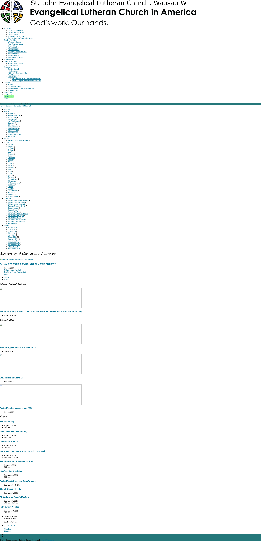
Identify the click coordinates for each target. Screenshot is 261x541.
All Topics (11, 137)
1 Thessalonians (14, 183)
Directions (7, 531)
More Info (7, 529)
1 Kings (11, 148)
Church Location (13, 50)
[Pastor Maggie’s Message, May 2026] (41, 404)
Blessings (11, 125)
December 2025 (14, 243)
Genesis (11, 144)
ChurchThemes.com (48, 540)
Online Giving (9, 96)
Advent (10, 113)
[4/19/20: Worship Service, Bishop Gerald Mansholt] (16, 259)
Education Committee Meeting (13, 431)
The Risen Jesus (10, 272)
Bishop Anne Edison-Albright (18, 200)
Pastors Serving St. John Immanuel (20, 38)
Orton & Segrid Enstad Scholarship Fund (26, 81)
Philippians (12, 181)
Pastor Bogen (13, 210)
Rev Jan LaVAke (14, 212)
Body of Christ (13, 127)
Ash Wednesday (14, 121)
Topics (6, 111)
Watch (6, 279)
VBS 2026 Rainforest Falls (17, 73)
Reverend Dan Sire (14, 218)
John (10, 173)
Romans (11, 177)
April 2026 (11, 235)
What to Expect (13, 56)
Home (2, 106)
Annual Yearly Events (15, 63)
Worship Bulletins (14, 42)
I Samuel (11, 194)
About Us (7, 28)
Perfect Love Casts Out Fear (18, 140)
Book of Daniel (13, 129)
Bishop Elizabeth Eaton (16, 202)
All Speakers (12, 223)
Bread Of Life (13, 131)
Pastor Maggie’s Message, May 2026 (16, 408)
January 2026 (13, 241)
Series (6, 138)
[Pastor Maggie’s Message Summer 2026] (41, 343)
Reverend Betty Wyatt (16, 216)
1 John (10, 189)
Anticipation (12, 117)
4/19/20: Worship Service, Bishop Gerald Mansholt (28, 263)
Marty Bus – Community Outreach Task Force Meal (22, 451)
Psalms (11, 154)
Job (9, 152)
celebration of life (14, 135)
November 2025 (14, 245)
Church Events (13, 65)
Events (10, 85)
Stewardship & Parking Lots (12, 378)
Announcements (9, 59)
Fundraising (8, 92)
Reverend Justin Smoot (16, 222)
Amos (10, 162)
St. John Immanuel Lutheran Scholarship (26, 79)
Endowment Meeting (9, 441)
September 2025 (14, 249)
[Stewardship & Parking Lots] (41, 374)
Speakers (7, 198)
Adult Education (13, 75)
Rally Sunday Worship (9, 507)
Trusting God (21, 272)
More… (6, 98)
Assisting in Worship (15, 44)
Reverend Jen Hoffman (16, 220)
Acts (9, 175)
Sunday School (13, 69)
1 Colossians (13, 191)
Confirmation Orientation (11, 471)
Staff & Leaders (13, 34)
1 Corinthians (12, 179)
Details (6, 277)
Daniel (10, 160)
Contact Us (8, 94)
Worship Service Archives (17, 52)
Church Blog (12, 46)
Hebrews (11, 185)
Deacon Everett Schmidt (16, 206)
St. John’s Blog (13, 48)
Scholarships (12, 77)
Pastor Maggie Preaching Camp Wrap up (18, 481)
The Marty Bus (13, 90)
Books (6, 142)
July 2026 (11, 229)
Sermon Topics (13, 54)
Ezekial (10, 193)
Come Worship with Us (16, 30)
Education (7, 67)
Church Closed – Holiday (11, 489)
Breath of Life (13, 133)
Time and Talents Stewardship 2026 (21, 88)
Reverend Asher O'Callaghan (18, 214)
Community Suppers (15, 86)
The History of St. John (16, 36)
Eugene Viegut (13, 208)
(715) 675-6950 (9, 525)
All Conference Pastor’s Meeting (14, 497)
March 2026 (12, 237)
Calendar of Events (11, 61)
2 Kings (11, 150)
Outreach (7, 83)
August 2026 (12, 227)
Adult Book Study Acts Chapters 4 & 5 (16, 461)
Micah (10, 166)
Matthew (11, 167)
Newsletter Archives (15, 57)
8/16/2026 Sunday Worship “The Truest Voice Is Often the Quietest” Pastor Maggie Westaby (41, 311)
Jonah (10, 164)
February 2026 (13, 239)
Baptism (11, 123)
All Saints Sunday (14, 115)
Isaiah (10, 156)
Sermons (9, 106)
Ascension (12, 119)
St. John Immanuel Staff (16, 32)
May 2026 (11, 233)
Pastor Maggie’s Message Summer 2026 (18, 347)
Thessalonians (13, 196)
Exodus (10, 146)
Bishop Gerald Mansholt (22, 106)
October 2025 (13, 247)
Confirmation (13, 71)
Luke (10, 171)
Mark (10, 169)
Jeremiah (11, 158)
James (10, 187)
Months (6, 225)
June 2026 (12, 231)
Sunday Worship (10, 40)
